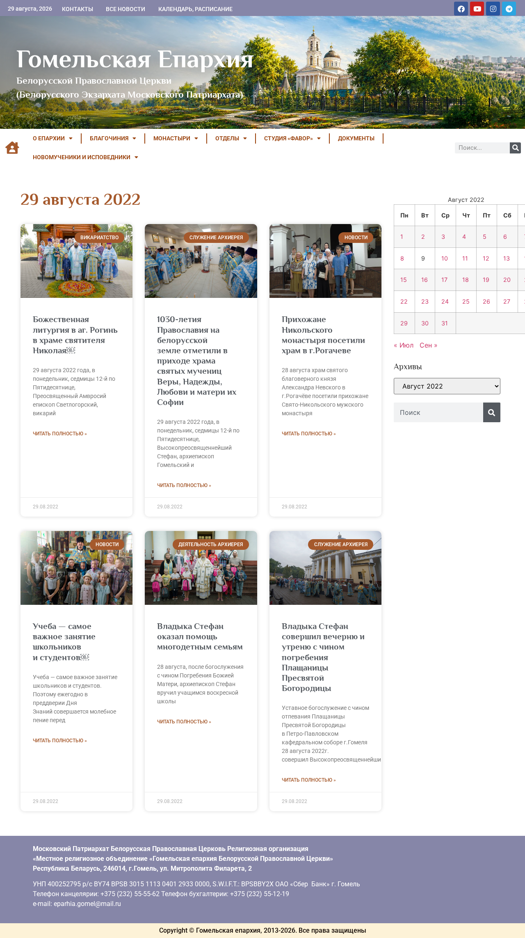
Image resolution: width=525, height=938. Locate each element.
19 (486, 279)
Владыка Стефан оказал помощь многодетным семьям (200, 636)
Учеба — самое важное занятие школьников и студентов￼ (64, 641)
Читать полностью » (60, 434)
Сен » (429, 345)
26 (486, 301)
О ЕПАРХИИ (49, 138)
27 (506, 301)
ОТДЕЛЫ (227, 138)
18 (465, 279)
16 (424, 279)
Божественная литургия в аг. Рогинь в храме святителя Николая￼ (75, 334)
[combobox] (438, 412)
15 (403, 279)
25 (466, 301)
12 (486, 258)
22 (404, 301)
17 (444, 279)
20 (507, 279)
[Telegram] (509, 9)
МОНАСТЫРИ (171, 138)
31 (444, 323)
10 (444, 258)
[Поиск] (515, 147)
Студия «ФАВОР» (288, 138)
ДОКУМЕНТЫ (356, 138)
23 (425, 301)
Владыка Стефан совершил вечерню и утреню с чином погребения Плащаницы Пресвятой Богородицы (323, 657)
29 (404, 323)
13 (506, 258)
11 (465, 258)
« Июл (403, 345)
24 (445, 301)
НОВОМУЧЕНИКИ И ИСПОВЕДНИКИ (81, 157)
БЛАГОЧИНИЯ (109, 138)
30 (425, 323)
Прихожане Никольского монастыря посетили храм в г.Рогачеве (323, 334)
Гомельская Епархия (135, 58)
